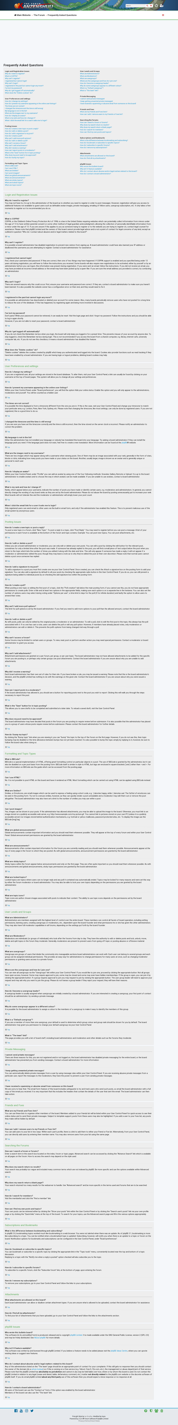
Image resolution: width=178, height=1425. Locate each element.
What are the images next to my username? (21, 113)
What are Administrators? (90, 74)
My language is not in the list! (16, 111)
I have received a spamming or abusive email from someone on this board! (108, 104)
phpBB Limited (76, 1335)
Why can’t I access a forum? (15, 143)
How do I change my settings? (16, 101)
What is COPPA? (11, 76)
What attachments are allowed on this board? (97, 156)
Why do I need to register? (15, 74)
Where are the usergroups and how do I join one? (98, 81)
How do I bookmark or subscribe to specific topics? (100, 143)
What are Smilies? (12, 171)
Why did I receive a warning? (15, 148)
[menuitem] (156, 6)
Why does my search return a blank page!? (96, 127)
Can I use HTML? (11, 168)
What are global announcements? (17, 175)
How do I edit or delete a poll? (16, 141)
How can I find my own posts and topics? (95, 132)
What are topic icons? (13, 185)
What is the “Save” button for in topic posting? (23, 153)
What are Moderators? (88, 76)
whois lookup (37, 1369)
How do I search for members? (91, 130)
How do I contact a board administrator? (95, 174)
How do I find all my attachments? (93, 158)
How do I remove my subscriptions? (93, 147)
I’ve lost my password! (13, 88)
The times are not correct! (14, 106)
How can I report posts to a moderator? (20, 150)
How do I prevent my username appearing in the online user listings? (30, 104)
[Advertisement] (89, 39)
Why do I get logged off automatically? (20, 90)
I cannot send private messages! (92, 99)
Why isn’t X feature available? (91, 169)
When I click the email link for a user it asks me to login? (26, 120)
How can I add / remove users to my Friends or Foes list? (101, 114)
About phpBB (39, 1338)
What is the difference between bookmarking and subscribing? (104, 140)
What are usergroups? (88, 78)
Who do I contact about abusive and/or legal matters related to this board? (108, 171)
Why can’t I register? (12, 78)
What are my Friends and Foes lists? (93, 112)
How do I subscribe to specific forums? (95, 145)
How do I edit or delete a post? (17, 131)
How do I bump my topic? (14, 158)
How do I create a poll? (13, 136)
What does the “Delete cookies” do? (19, 93)
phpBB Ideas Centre (119, 1351)
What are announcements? (15, 178)
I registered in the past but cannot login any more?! (24, 86)
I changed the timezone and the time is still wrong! (24, 108)
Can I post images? (12, 173)
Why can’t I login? (11, 83)
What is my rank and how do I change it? (20, 118)
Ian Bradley (88, 1416)
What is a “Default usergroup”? (91, 88)
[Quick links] (163, 15)
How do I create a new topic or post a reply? (21, 129)
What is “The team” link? (89, 90)
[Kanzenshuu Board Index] (35, 5)
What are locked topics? (14, 183)
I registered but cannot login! (16, 81)
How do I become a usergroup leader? (94, 83)
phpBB (124, 443)
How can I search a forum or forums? (94, 122)
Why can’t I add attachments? (16, 145)
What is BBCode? (11, 166)
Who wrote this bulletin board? (91, 166)
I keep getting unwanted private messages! (96, 101)
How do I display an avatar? (15, 116)
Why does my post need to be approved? (20, 155)
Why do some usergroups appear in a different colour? (100, 86)
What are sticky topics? (14, 180)
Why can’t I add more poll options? (18, 138)
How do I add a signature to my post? (19, 133)
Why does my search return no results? (94, 125)
